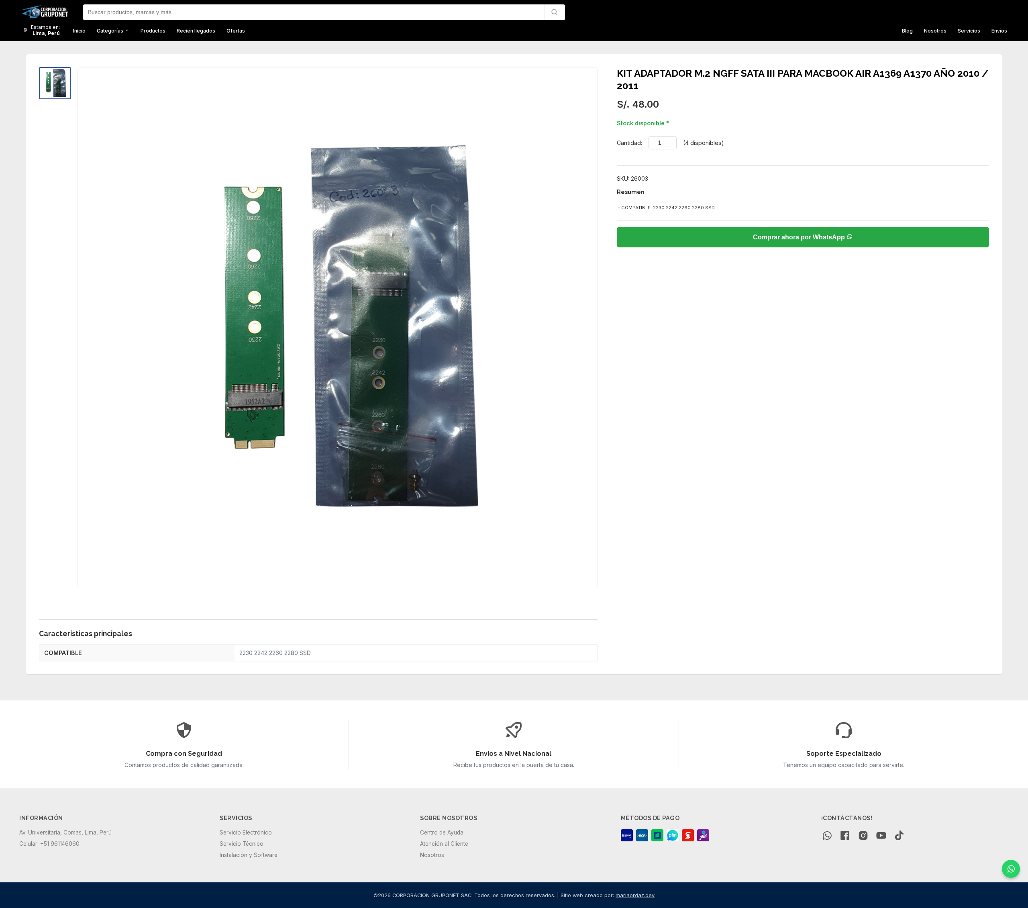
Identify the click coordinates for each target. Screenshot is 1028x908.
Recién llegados (196, 30)
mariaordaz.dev (635, 895)
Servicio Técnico (241, 844)
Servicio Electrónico (246, 832)
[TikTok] (899, 836)
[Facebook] (845, 836)
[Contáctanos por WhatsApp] (1011, 869)
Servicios (969, 30)
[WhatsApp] (827, 836)
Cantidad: (629, 142)
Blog (907, 30)
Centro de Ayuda (441, 832)
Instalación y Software (248, 855)
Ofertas (235, 30)
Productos (153, 30)
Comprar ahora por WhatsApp (799, 237)
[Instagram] (863, 836)
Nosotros (935, 30)
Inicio (79, 30)
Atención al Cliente (444, 844)
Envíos (999, 30)
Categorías (110, 30)
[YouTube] (881, 836)
